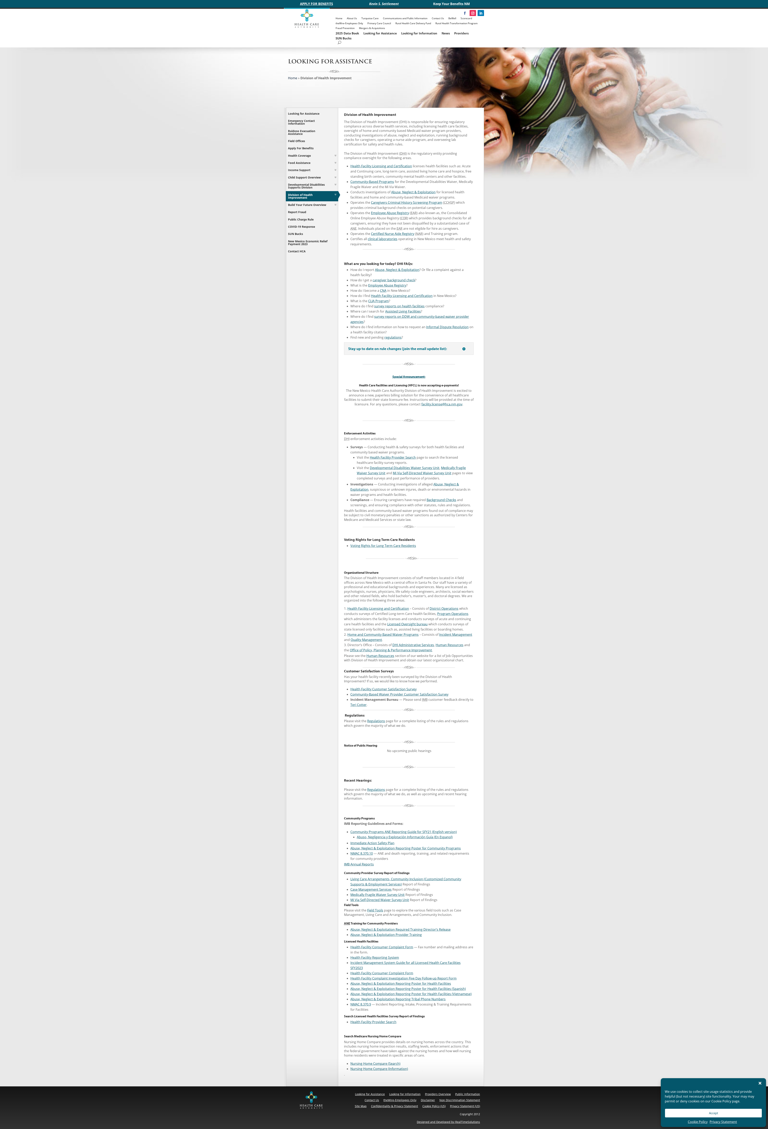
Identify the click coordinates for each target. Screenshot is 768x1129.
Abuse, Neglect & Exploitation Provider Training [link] (386, 934)
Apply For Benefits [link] (301, 148)
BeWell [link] (452, 18)
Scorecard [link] (466, 18)
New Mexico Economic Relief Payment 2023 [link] (307, 242)
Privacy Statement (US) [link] (465, 1106)
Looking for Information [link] (419, 33)
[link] (307, 26)
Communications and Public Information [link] (405, 18)
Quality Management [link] (366, 640)
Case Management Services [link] (371, 889)
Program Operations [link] (452, 614)
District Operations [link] (444, 608)
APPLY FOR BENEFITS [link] (316, 4)
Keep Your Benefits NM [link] (451, 4)
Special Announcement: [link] (408, 377)
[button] (760, 1083)
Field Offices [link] (296, 141)
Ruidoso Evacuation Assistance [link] (301, 132)
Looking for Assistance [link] (380, 33)
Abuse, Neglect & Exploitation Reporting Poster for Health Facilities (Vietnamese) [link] (411, 994)
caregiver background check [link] (394, 280)
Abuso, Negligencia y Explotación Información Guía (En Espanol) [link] (405, 837)
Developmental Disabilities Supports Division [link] (306, 186)
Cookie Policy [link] (698, 1122)
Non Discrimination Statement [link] (459, 1100)
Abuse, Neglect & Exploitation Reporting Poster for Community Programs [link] (405, 848)
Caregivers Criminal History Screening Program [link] (406, 202)
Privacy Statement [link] (723, 1122)
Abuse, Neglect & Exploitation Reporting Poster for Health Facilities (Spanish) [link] (408, 989)
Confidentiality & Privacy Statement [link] (394, 1106)
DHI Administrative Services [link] (413, 645)
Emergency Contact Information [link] (301, 122)
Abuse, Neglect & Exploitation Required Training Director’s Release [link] (400, 929)
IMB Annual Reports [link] (359, 864)
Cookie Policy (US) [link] (434, 1106)
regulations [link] (393, 337)
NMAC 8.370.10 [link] (361, 853)
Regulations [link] (376, 721)
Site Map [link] (361, 1106)
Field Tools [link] (375, 910)
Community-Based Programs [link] (372, 181)
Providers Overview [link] (438, 1094)
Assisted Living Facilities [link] (403, 311)
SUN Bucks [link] (343, 38)
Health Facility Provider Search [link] (393, 457)
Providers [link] (461, 33)
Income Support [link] (299, 170)
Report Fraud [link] (297, 212)
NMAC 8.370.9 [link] (360, 1004)
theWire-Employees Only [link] (349, 23)
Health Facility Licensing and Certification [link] (381, 166)
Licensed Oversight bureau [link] (407, 624)
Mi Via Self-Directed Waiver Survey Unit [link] (422, 473)
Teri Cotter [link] (358, 705)
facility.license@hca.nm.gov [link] (441, 404)
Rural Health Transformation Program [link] (456, 23)
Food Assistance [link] (299, 163)
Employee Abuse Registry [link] (390, 213)
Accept (713, 1113)
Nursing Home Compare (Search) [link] (375, 1063)
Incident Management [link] (455, 634)
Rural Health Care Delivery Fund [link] (413, 23)
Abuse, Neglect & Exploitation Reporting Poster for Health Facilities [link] (400, 983)
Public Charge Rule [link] (301, 219)
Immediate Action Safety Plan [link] (372, 843)
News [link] (446, 33)
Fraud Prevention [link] (345, 28)
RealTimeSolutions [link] (467, 1122)
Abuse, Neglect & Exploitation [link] (413, 192)
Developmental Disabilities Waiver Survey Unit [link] (404, 468)
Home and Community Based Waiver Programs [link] (383, 634)
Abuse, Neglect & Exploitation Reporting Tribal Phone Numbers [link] (398, 999)
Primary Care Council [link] (379, 23)
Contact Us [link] (438, 18)
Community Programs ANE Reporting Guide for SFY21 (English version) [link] (403, 832)
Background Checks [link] (441, 500)
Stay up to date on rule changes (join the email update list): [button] (397, 349)
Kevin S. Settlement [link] (384, 4)
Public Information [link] (467, 1094)
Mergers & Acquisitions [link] (372, 28)
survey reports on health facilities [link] (399, 306)
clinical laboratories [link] (382, 239)
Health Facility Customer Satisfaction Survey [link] (383, 689)
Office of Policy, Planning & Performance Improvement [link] (391, 650)
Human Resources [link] (449, 645)
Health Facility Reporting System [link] (374, 957)
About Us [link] (352, 18)
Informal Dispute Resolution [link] (447, 327)
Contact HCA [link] (297, 251)
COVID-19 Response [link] (301, 227)
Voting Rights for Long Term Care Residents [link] (383, 545)
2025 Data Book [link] (347, 33)
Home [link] (339, 18)
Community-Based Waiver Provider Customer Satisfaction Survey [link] (399, 694)
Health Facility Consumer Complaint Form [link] (381, 947)
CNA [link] (383, 290)
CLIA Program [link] (378, 301)
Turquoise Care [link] (370, 18)
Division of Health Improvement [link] (300, 196)
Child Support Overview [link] (304, 177)
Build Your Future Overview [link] (307, 205)
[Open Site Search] (339, 42)
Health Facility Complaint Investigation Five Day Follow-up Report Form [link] (403, 978)
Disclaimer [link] (428, 1100)
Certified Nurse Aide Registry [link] (392, 234)
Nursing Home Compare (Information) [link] (379, 1069)
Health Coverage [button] (299, 155)
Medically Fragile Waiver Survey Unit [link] (377, 894)
